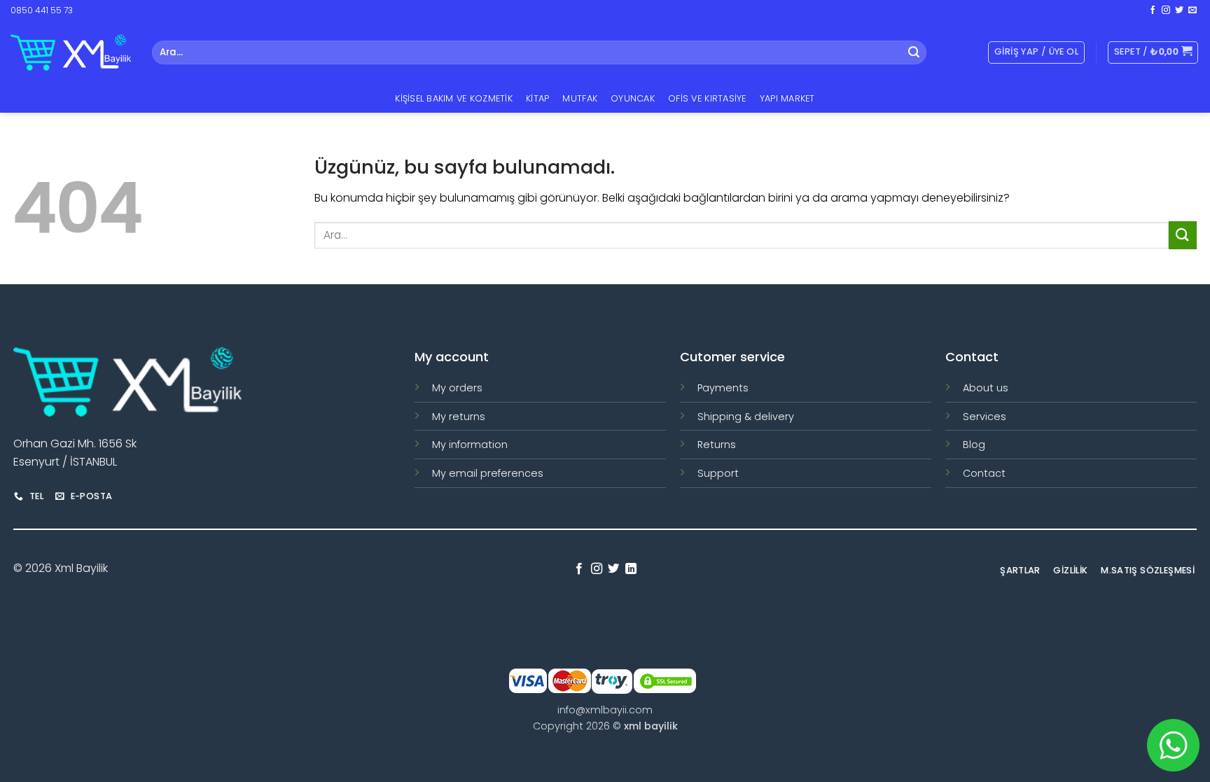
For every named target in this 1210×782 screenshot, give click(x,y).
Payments (723, 388)
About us (985, 388)
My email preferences (487, 473)
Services (984, 417)
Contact (984, 473)
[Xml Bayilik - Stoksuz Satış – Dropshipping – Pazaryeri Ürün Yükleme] (71, 52)
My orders (457, 388)
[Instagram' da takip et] (1166, 10)
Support (718, 473)
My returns (458, 417)
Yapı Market (787, 98)
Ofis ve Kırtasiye (707, 98)
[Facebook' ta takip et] (1152, 10)
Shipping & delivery (745, 417)
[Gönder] (914, 52)
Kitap (537, 98)
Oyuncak (633, 98)
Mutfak (579, 98)
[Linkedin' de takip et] (631, 569)
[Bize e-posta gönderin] (1192, 10)
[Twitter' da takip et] (1179, 10)
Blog (974, 445)
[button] (1153, 52)
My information (470, 445)
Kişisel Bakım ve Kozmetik (453, 98)
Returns (716, 445)
